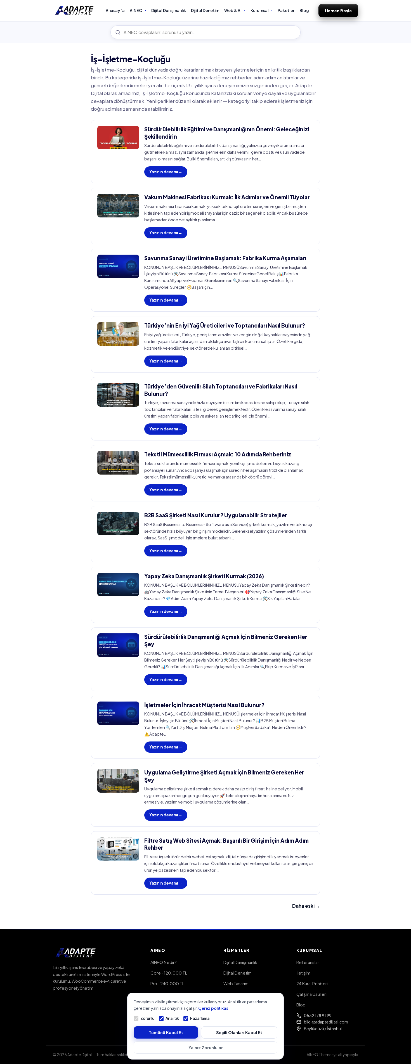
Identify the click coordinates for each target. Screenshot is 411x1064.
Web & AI (233, 10)
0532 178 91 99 (318, 1015)
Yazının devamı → (165, 171)
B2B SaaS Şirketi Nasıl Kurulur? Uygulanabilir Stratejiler (215, 515)
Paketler (286, 10)
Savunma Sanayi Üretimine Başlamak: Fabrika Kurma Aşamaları (225, 258)
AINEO (136, 10)
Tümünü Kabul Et (166, 1032)
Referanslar (307, 962)
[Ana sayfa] (74, 10)
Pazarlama (199, 1018)
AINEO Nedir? (163, 962)
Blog (304, 10)
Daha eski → (306, 906)
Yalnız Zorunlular (205, 1047)
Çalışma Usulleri (311, 994)
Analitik (172, 1018)
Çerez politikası (213, 1008)
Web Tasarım (236, 983)
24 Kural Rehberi (312, 983)
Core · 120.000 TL (168, 972)
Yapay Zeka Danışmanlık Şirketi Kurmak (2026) (204, 576)
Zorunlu (147, 1018)
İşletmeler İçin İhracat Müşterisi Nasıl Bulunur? (204, 705)
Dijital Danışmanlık (168, 10)
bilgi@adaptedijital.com (326, 1021)
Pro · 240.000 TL (167, 983)
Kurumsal (260, 10)
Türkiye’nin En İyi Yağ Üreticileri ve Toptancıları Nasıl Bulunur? (224, 325)
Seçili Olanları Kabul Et (239, 1032)
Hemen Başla (338, 10)
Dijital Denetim (205, 10)
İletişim (303, 972)
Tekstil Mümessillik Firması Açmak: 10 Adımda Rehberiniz (217, 454)
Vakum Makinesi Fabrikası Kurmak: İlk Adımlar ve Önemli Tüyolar (227, 197)
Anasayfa (115, 10)
